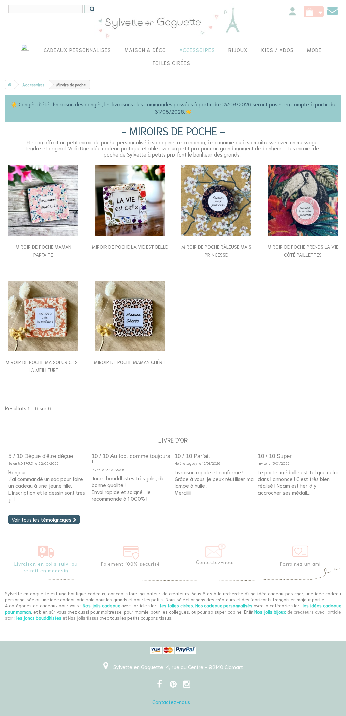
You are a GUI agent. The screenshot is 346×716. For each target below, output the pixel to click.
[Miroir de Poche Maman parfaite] (43, 200)
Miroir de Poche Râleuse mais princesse (216, 251)
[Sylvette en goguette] (173, 22)
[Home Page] (8, 84)
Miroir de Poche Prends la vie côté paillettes (303, 251)
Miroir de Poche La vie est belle (130, 247)
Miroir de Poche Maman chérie (130, 362)
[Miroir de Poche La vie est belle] (130, 200)
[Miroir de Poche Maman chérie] (130, 316)
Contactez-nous (171, 701)
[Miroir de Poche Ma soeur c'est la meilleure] (43, 316)
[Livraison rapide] (46, 550)
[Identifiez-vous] (292, 12)
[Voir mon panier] (314, 11)
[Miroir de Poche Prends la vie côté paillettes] (303, 200)
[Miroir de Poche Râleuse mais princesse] (216, 200)
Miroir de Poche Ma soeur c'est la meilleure (43, 366)
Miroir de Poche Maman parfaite (43, 251)
